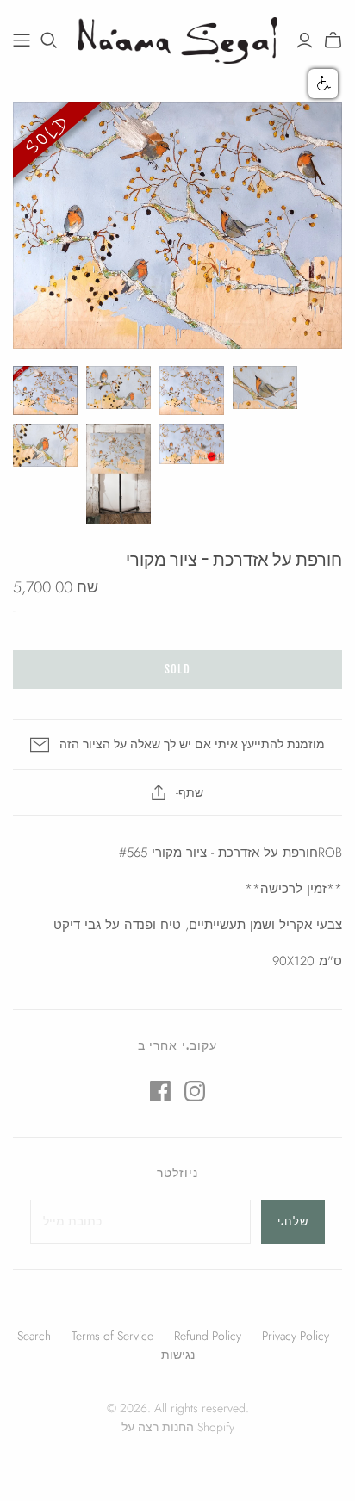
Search (34, 1335)
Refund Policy (207, 1335)
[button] (323, 83)
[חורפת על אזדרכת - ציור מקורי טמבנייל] (45, 390)
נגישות (178, 1354)
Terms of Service (112, 1335)
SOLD (177, 669)
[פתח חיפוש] (49, 40)
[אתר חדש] (21, 40)
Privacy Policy (295, 1335)
